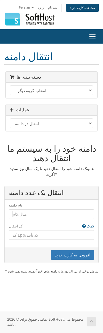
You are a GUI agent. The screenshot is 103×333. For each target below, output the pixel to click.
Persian (25, 7)
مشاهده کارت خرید (82, 7)
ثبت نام (53, 7)
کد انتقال (51, 226)
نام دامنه (15, 205)
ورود (41, 7)
